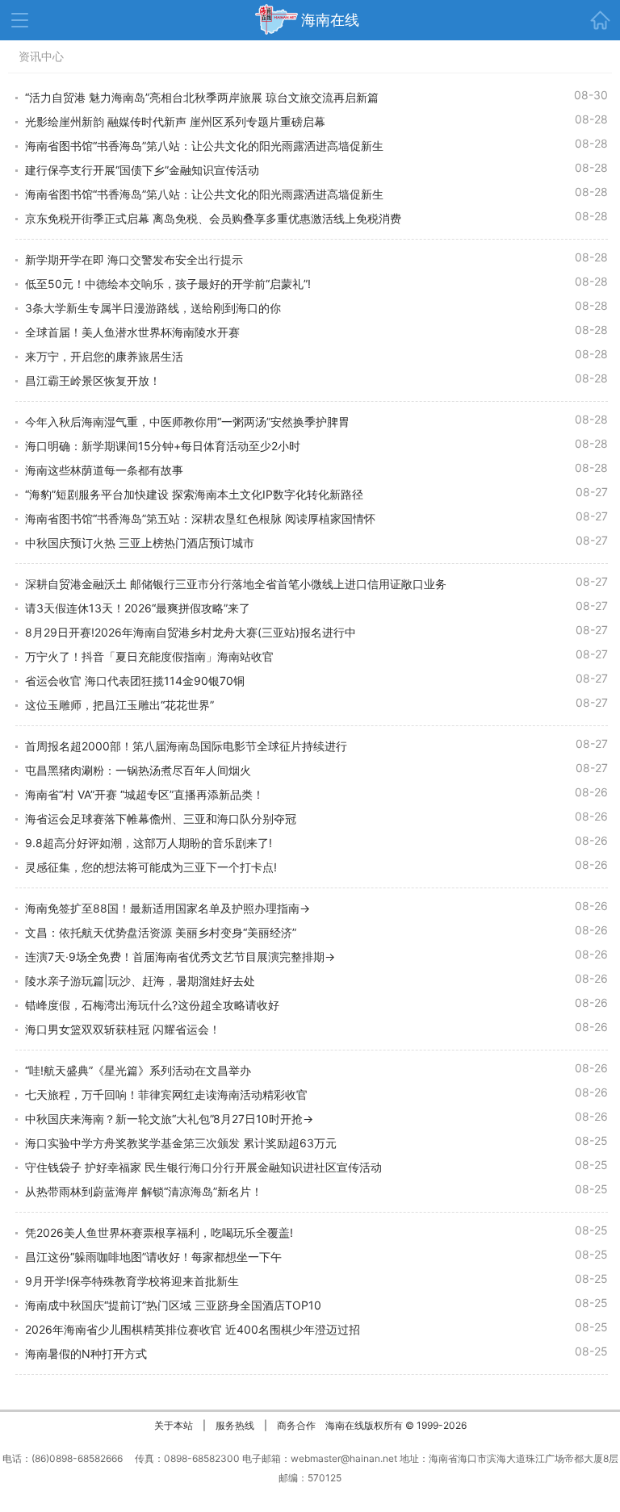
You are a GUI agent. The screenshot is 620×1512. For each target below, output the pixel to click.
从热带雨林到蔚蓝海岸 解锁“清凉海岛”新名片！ (143, 1191)
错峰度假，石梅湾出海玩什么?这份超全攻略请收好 (152, 1005)
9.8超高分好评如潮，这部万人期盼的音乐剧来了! (148, 843)
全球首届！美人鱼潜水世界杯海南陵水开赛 (132, 332)
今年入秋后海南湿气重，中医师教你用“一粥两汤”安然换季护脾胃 (187, 421)
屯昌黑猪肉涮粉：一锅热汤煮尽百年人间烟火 (138, 770)
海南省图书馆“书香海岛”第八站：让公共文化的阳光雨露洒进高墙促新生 (204, 145)
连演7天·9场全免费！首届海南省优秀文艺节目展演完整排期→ (180, 956)
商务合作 (296, 1425)
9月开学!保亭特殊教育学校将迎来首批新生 (132, 1281)
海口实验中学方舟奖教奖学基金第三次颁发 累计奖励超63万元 (181, 1143)
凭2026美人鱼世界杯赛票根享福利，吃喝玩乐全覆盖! (159, 1232)
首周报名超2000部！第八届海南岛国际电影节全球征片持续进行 (186, 746)
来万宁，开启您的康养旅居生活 (104, 356)
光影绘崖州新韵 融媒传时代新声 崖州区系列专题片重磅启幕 (175, 121)
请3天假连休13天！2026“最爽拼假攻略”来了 (137, 608)
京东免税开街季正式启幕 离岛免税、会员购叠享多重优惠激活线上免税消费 (213, 218)
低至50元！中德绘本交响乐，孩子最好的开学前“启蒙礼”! (168, 283)
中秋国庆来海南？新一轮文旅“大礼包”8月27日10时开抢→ (169, 1119)
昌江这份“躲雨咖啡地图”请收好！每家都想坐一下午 (153, 1256)
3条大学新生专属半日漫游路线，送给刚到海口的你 (153, 308)
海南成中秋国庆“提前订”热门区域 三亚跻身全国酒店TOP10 (173, 1305)
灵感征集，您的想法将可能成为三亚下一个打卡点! (151, 867)
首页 (600, 20)
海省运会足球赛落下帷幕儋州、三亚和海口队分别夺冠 (160, 818)
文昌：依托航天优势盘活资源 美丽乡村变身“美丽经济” (160, 932)
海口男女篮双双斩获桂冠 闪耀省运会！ (122, 1029)
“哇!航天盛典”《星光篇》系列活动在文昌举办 (138, 1070)
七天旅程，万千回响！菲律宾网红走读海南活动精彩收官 (166, 1094)
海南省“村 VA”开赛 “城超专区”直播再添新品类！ (144, 794)
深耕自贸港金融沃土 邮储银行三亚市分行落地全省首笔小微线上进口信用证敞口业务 (235, 584)
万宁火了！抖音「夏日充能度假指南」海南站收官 (149, 656)
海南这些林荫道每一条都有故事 (104, 470)
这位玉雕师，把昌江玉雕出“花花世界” (119, 705)
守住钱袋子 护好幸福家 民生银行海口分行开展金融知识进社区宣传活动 (203, 1167)
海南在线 (330, 19)
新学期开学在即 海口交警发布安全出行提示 (134, 259)
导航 (20, 20)
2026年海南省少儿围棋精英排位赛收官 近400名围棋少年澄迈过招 (192, 1329)
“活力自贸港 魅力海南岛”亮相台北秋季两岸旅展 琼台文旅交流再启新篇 (202, 97)
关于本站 (173, 1425)
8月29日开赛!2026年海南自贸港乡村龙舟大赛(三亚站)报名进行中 (190, 632)
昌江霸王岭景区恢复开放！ (93, 380)
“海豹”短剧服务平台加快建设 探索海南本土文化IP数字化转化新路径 (194, 494)
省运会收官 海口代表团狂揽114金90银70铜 (135, 680)
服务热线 (235, 1425)
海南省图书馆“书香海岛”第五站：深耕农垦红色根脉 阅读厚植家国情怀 (200, 518)
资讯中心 (41, 56)
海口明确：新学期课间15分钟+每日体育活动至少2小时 (162, 446)
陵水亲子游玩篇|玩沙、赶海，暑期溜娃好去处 (140, 981)
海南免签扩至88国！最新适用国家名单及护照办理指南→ (167, 908)
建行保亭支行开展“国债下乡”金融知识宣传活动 (142, 170)
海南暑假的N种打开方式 (86, 1353)
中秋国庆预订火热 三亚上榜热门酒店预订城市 (139, 542)
